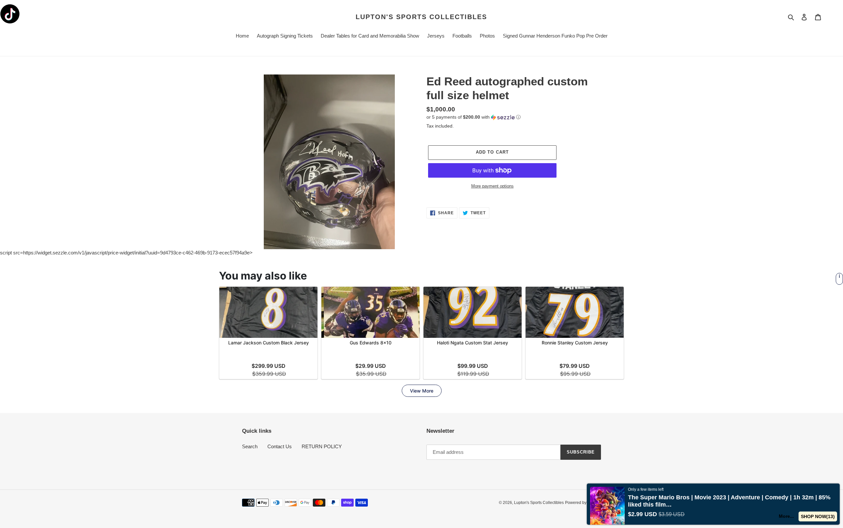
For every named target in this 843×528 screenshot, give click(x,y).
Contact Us (279, 446)
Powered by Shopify (583, 502)
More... (786, 516)
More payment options (492, 186)
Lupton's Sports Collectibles (421, 16)
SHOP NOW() (818, 516)
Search (250, 446)
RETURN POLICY (322, 446)
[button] (473, 117)
